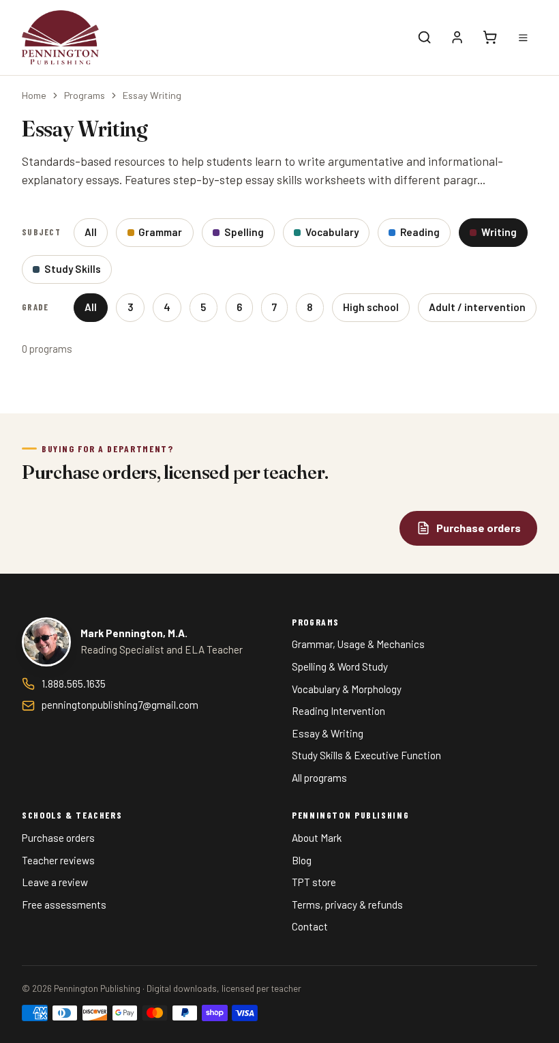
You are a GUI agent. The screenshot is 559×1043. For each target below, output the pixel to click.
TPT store (314, 882)
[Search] (424, 37)
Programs (84, 95)
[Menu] (523, 37)
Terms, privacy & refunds (347, 904)
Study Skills (72, 269)
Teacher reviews (58, 860)
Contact (310, 926)
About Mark (317, 838)
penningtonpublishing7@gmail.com (120, 705)
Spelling (244, 232)
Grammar (160, 232)
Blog (302, 860)
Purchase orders (58, 838)
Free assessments (64, 904)
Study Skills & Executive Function (366, 755)
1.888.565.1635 (74, 683)
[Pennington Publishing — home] (60, 37)
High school (371, 307)
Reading (420, 232)
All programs (319, 778)
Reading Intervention (338, 711)
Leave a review (55, 882)
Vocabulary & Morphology (347, 689)
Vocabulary (332, 232)
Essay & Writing (327, 733)
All (91, 232)
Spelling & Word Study (340, 666)
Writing (499, 232)
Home (34, 95)
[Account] (457, 37)
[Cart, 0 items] (490, 37)
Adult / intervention (477, 307)
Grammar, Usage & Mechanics (358, 644)
